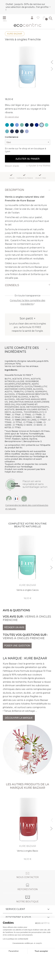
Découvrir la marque (19, 717)
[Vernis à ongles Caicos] (46, 125)
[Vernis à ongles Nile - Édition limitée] (22, 125)
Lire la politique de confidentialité (15, 939)
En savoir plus (12, 116)
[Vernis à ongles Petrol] (27, 125)
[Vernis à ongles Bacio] (27, 827)
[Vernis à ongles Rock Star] (12, 131)
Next (52, 68)
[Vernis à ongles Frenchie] (41, 125)
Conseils (12, 285)
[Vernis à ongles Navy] (32, 125)
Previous (52, 61)
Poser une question (17, 645)
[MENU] (6, 18)
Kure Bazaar (14, 33)
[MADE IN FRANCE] (16, 498)
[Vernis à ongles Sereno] (17, 125)
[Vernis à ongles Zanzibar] (7, 125)
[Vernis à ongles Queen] (37, 125)
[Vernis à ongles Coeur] (12, 125)
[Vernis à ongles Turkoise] (7, 131)
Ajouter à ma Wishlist (39, 165)
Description (14, 189)
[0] (44, 18)
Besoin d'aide (12, 165)
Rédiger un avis (14, 627)
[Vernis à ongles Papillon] (27, 131)
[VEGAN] (8, 498)
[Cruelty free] (24, 498)
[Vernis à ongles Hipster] (22, 131)
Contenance (11, 137)
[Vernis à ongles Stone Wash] (17, 131)
